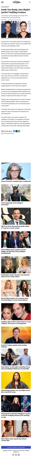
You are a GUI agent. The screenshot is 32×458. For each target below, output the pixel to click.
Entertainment (5, 7)
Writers (15, 447)
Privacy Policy (21, 447)
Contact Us (10, 447)
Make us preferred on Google (9, 133)
